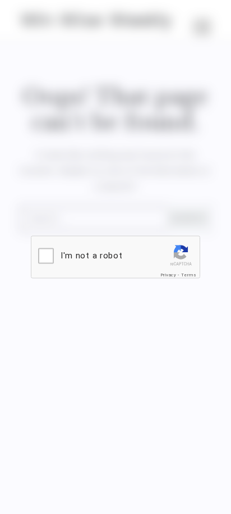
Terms (189, 275)
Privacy (168, 275)
